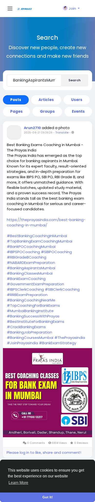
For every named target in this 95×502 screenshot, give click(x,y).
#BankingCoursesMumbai (30, 337)
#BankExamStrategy (57, 342)
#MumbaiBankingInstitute (30, 310)
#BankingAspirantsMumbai (31, 267)
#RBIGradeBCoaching (26, 257)
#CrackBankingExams (26, 326)
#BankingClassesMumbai (30, 273)
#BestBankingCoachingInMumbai (37, 235)
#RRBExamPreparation (27, 294)
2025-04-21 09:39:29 (38, 132)
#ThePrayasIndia (69, 337)
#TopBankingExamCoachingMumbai (39, 241)
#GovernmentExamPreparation (35, 284)
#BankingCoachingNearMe (31, 300)
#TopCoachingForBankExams (33, 305)
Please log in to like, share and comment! (44, 452)
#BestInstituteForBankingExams (35, 321)
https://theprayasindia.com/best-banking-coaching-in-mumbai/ (46, 222)
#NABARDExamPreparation (31, 262)
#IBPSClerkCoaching (25, 289)
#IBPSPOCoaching (23, 251)
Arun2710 (32, 127)
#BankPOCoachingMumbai (31, 246)
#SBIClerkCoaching (62, 289)
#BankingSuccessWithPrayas (33, 316)
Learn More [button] (18, 483)
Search (74, 80)
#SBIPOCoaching (56, 251)
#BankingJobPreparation (29, 332)
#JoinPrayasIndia (22, 342)
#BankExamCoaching (26, 278)
